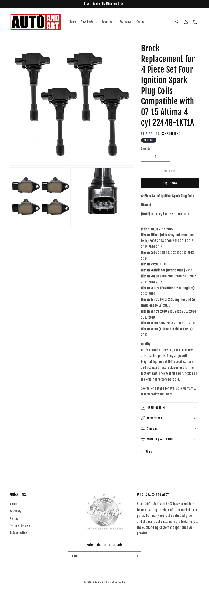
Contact (14, 518)
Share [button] (149, 451)
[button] (88, 21)
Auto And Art (99, 582)
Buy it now (170, 183)
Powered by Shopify (115, 582)
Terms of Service (20, 525)
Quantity (145, 148)
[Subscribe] (136, 556)
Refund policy (18, 532)
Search (14, 504)
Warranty (15, 511)
